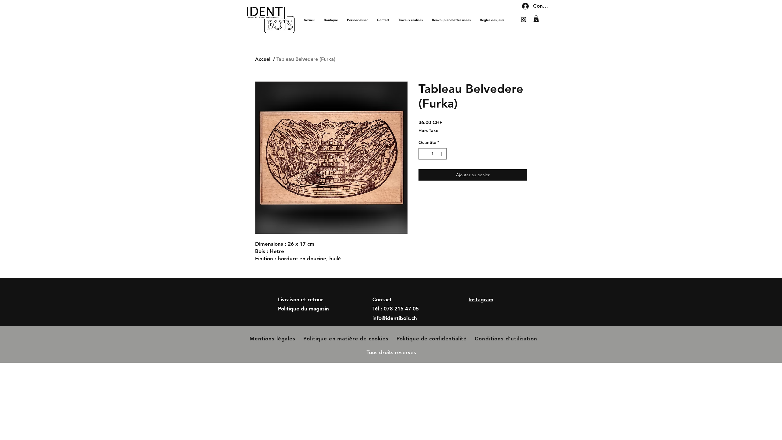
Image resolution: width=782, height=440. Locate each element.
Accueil (263, 59)
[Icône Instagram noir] (523, 19)
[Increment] (442, 153)
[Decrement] (423, 153)
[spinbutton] (432, 153)
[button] (536, 18)
